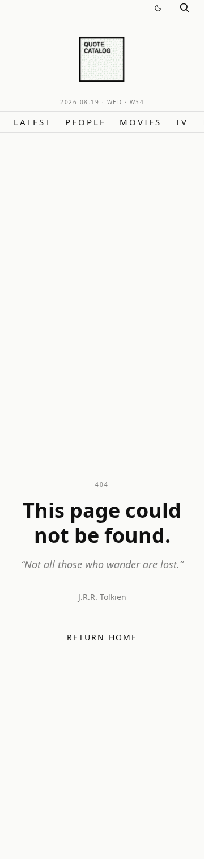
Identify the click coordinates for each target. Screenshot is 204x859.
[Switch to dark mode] (158, 8)
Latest (33, 121)
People (85, 121)
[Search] (184, 8)
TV (181, 121)
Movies (141, 121)
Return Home (102, 637)
